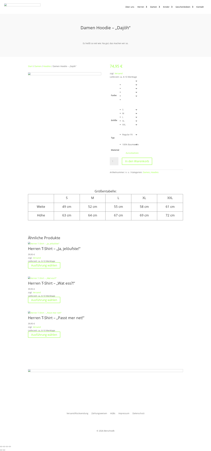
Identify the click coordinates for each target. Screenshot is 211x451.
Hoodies (47, 66)
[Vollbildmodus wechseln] (4, 446)
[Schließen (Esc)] (10, 446)
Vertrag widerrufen (43, 422)
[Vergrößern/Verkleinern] (1, 446)
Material (115, 150)
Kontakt (200, 6)
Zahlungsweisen (99, 413)
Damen (153, 6)
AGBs (112, 413)
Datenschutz (138, 413)
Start (30, 66)
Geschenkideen (183, 6)
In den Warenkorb (137, 161)
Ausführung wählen (44, 265)
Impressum (123, 413)
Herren (140, 6)
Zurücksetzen (132, 153)
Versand (119, 73)
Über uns (129, 6)
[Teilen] (7, 446)
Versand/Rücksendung (77, 413)
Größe (114, 120)
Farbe (114, 95)
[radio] (130, 85)
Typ (113, 137)
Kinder (166, 6)
